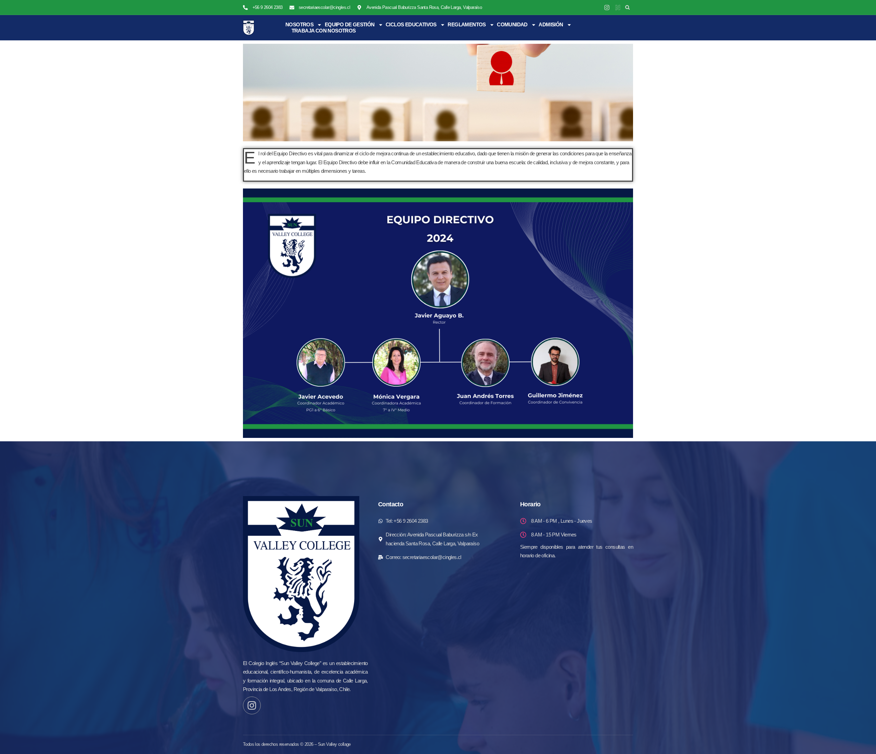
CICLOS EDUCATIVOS (411, 24)
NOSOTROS (299, 24)
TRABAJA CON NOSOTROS (324, 31)
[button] (627, 7)
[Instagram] (606, 7)
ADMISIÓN (551, 24)
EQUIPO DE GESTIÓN (350, 24)
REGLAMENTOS (467, 24)
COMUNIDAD (512, 24)
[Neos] (617, 7)
